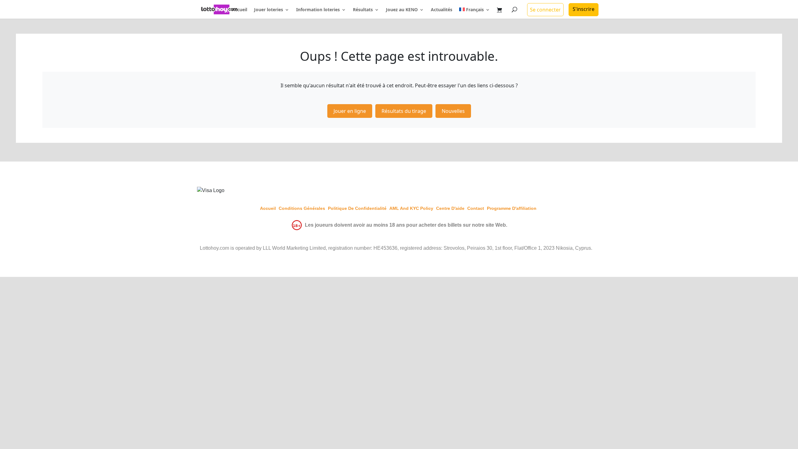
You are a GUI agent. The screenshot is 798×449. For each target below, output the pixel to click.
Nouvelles (453, 111)
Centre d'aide (450, 208)
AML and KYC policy (411, 208)
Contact (475, 208)
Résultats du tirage (404, 111)
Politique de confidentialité (357, 208)
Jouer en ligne (350, 111)
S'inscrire (583, 9)
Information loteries (318, 9)
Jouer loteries (268, 9)
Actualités (441, 9)
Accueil (239, 9)
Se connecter (545, 9)
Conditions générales (302, 208)
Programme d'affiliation (511, 208)
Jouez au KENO (402, 9)
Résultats (363, 9)
